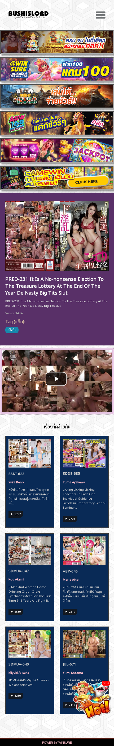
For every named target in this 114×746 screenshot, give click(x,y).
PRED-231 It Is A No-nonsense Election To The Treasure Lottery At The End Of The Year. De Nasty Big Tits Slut (54, 285)
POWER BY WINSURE (57, 742)
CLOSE (106, 683)
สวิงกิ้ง (11, 329)
